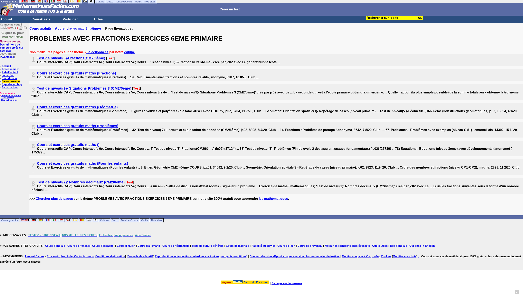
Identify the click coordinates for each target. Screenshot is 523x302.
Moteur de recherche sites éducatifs (347, 245)
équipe (129, 52)
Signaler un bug (12, 84)
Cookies (386, 256)
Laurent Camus (34, 256)
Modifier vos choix (404, 256)
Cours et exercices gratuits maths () (68, 145)
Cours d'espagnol (103, 245)
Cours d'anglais (55, 245)
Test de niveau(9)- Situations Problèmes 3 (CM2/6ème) (84, 88)
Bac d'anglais (398, 245)
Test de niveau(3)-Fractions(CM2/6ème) (71, 58)
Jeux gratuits (7, 98)
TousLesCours (129, 220)
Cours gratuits (40, 28)
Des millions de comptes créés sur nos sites (11, 46)
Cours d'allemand (149, 245)
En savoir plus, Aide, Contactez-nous (70, 256)
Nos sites (156, 220)
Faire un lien (10, 87)
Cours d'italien (126, 245)
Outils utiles (380, 245)
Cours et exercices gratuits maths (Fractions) (76, 73)
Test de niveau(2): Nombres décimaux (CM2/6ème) (81, 182)
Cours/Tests (40, 19)
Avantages (7, 56)
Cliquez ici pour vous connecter (12, 34)
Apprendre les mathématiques (78, 28)
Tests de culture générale (208, 245)
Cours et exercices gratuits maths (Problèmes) (77, 126)
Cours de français (78, 245)
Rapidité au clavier (263, 245)
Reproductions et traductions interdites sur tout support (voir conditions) (201, 256)
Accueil (6, 19)
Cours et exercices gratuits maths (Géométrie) (77, 107)
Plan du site (9, 78)
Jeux (115, 220)
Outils (144, 220)
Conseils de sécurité (140, 256)
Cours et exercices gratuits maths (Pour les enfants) (82, 163)
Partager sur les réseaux (287, 283)
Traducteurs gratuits (11, 95)
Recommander (11, 81)
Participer (70, 19)
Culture (104, 220)
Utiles (98, 19)
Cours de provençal (310, 245)
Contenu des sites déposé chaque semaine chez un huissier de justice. (295, 256)
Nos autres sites (9, 100)
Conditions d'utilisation (110, 256)
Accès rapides (10, 69)
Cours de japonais (237, 245)
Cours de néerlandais (175, 245)
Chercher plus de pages (54, 198)
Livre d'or (8, 75)
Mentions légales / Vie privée (360, 256)
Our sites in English (422, 245)
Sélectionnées (97, 52)
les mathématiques (273, 198)
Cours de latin (286, 245)
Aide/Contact (10, 72)
